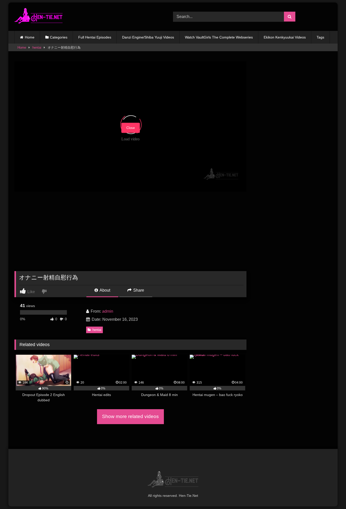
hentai (36, 47)
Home (29, 37)
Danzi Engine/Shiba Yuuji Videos (148, 37)
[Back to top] (330, 494)
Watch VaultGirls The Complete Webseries (219, 37)
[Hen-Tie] (38, 16)
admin (107, 311)
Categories (58, 37)
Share (138, 290)
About (104, 290)
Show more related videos (130, 416)
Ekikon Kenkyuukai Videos (285, 37)
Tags (320, 37)
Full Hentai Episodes (94, 37)
